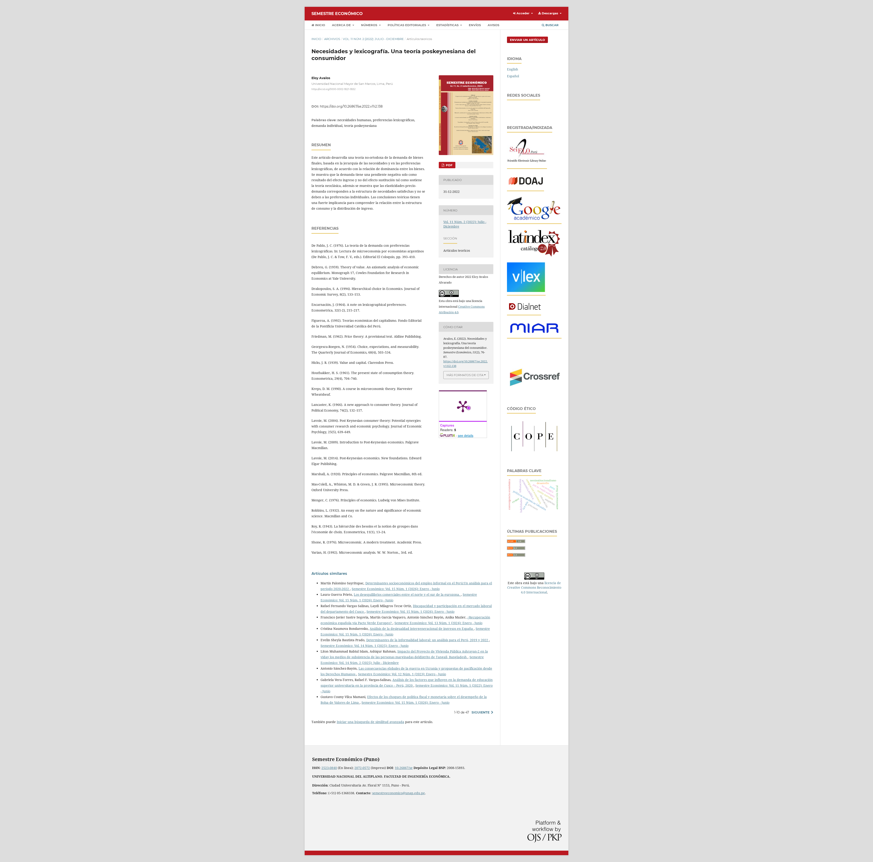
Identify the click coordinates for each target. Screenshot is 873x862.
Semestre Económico (337, 13)
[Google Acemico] (534, 219)
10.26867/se (404, 768)
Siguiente (480, 712)
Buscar (551, 25)
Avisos (493, 25)
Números (369, 25)
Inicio (319, 25)
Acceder (523, 13)
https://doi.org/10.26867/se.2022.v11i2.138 (351, 106)
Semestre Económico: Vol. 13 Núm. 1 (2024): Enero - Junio (438, 623)
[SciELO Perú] (527, 164)
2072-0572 (362, 768)
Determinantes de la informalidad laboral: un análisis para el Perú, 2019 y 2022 (427, 640)
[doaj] (525, 186)
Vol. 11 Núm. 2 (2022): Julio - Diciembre (373, 39)
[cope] (534, 452)
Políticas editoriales (407, 25)
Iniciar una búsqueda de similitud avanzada (370, 722)
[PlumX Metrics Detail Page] (463, 406)
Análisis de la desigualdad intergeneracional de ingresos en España (422, 628)
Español (513, 76)
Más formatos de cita (465, 375)
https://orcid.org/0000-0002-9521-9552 (333, 89)
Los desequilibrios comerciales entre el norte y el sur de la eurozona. (407, 594)
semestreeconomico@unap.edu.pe (398, 793)
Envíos (475, 25)
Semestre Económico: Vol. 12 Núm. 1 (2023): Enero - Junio (402, 674)
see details (465, 435)
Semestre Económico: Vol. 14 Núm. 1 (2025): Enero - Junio (365, 645)
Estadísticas (447, 25)
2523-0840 (329, 768)
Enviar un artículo (527, 40)
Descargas (550, 13)
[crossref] (534, 389)
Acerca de (342, 25)
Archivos (332, 39)
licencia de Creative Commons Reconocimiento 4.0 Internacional (534, 587)
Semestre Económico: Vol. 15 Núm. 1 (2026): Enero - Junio (396, 589)
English (512, 69)
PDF (448, 165)
